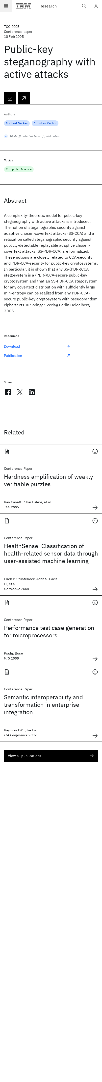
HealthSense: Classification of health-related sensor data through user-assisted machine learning (51, 553)
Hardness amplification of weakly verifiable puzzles (48, 480)
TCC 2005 (11, 26)
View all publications (24, 755)
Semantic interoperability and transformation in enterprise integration (43, 704)
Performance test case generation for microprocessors (49, 631)
